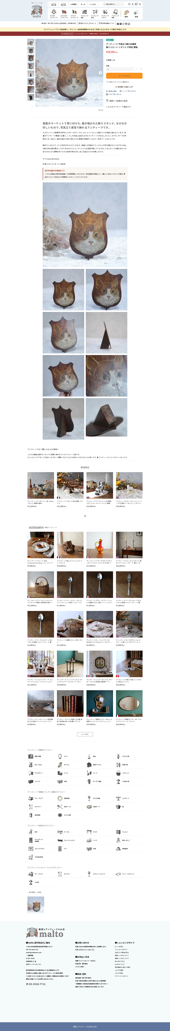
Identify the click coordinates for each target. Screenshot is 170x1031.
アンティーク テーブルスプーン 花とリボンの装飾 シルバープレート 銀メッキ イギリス (40, 641)
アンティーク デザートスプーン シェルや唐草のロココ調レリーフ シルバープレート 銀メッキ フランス (99, 601)
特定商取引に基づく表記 (122, 967)
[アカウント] (133, 4)
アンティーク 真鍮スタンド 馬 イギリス (70, 641)
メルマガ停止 (119, 973)
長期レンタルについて (122, 958)
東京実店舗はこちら (107, 23)
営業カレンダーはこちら (33, 964)
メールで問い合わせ (129, 91)
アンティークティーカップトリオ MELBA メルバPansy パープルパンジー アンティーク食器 (99, 641)
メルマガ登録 (119, 970)
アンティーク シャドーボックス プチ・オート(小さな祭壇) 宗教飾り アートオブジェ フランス (99, 681)
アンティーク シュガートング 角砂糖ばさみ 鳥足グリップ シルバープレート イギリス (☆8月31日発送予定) (40, 720)
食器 (136, 16)
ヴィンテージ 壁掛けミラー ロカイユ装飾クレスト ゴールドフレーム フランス (99, 720)
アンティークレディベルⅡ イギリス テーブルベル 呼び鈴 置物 (69, 502)
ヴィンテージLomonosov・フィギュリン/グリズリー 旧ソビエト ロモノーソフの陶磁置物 (129, 502)
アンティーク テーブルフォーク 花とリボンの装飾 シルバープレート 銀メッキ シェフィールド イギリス (128, 601)
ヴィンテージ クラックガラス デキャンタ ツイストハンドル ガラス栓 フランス (99, 562)
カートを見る (119, 947)
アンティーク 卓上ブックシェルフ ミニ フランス (69, 562)
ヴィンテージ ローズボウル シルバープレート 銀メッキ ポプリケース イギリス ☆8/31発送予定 (129, 641)
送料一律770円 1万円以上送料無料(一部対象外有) (59, 23)
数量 (107, 65)
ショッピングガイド (121, 949)
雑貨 (126, 16)
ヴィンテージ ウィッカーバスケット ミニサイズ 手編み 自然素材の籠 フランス (40, 601)
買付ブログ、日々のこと (88, 23)
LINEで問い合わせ (115, 94)
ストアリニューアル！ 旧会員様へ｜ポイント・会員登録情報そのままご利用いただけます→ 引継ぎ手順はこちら (85, 29)
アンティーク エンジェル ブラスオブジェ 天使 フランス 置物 (40, 502)
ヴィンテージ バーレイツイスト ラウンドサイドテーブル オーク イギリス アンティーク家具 (70, 681)
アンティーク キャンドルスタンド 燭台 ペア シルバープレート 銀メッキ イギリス (129, 562)
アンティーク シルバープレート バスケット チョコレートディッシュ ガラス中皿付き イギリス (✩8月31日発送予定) (40, 681)
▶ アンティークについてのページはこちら (112, 457)
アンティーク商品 (120, 106)
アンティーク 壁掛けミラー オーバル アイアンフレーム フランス (128, 720)
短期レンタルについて (122, 955)
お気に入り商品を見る (122, 952)
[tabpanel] (40, 492)
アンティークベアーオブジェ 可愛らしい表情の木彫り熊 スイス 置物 (99, 502)
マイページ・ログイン (121, 976)
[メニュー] (139, 4)
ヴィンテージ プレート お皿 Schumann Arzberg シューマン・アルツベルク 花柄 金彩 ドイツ (40, 562)
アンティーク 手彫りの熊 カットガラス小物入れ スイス (128, 681)
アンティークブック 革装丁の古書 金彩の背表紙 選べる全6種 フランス (69, 720)
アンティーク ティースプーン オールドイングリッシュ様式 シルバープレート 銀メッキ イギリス (69, 601)
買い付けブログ (120, 961)
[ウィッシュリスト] (129, 4)
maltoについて (120, 964)
